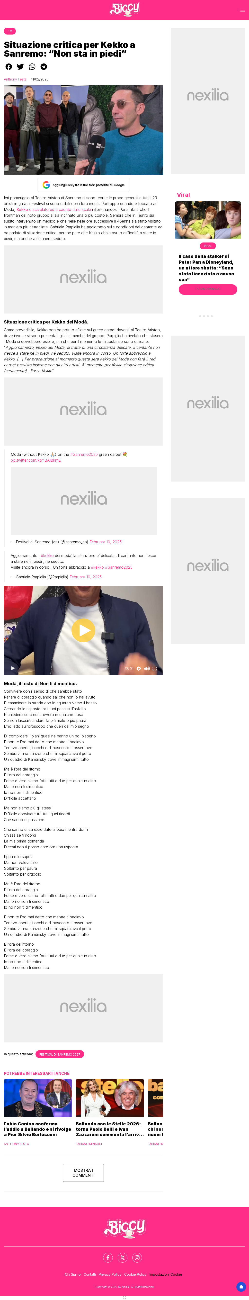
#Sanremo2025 (84, 454)
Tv (10, 31)
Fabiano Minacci (89, 1144)
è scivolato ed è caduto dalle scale (54, 209)
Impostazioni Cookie (166, 1274)
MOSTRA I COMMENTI (83, 1173)
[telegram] (44, 70)
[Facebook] (105, 1255)
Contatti (90, 1274)
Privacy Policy (110, 1274)
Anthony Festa (15, 79)
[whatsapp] (32, 70)
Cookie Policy (135, 1274)
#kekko (47, 555)
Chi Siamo (73, 1274)
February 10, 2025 (105, 541)
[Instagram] (134, 1255)
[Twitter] (120, 1255)
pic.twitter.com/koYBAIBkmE (36, 460)
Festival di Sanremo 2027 (59, 1054)
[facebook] (9, 70)
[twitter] (20, 70)
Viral (208, 246)
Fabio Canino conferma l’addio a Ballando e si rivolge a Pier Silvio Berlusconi (37, 1129)
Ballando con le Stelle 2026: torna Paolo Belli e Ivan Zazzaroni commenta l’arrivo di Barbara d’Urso (109, 1129)
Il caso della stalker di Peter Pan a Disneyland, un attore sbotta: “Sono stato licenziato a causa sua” (206, 268)
